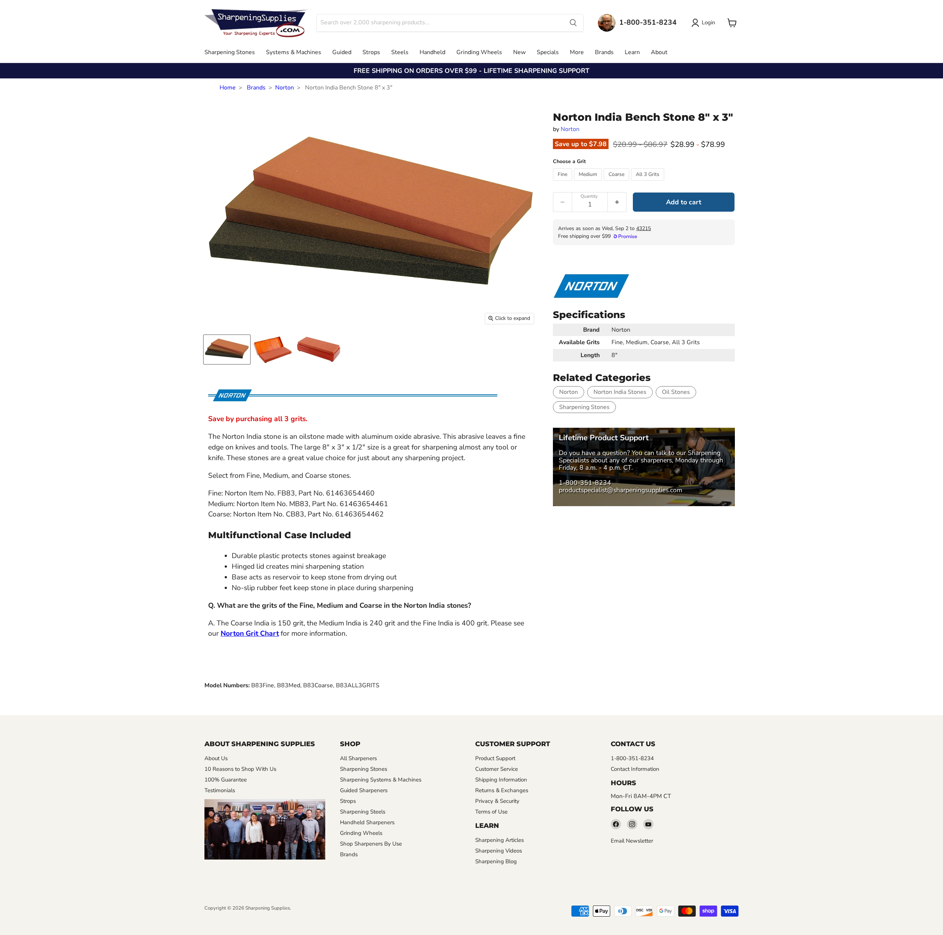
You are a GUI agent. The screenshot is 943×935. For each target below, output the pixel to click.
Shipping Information (501, 779)
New (519, 52)
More (577, 52)
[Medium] (589, 183)
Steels (400, 52)
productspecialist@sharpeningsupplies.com (620, 490)
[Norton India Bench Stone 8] (227, 349)
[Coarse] (617, 183)
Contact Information (635, 769)
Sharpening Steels (362, 811)
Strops (371, 52)
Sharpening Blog (496, 861)
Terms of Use (491, 811)
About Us (216, 758)
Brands (604, 52)
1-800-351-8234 (585, 482)
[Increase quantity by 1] (617, 202)
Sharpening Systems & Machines (380, 779)
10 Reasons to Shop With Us (240, 769)
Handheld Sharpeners (367, 822)
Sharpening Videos (498, 850)
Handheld (432, 52)
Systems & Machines (293, 52)
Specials (548, 52)
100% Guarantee (225, 779)
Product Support (495, 758)
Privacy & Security (497, 801)
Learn (632, 52)
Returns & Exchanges (501, 790)
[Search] (573, 22)
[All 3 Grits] (648, 183)
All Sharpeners (358, 758)
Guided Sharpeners (364, 790)
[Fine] (563, 183)
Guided (341, 52)
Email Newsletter (632, 840)
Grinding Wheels (479, 52)
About (659, 52)
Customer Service (496, 769)
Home (228, 88)
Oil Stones (676, 392)
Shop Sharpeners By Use (371, 843)
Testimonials (219, 790)
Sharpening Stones (229, 52)
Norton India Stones (619, 392)
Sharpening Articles (499, 840)
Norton (284, 88)
